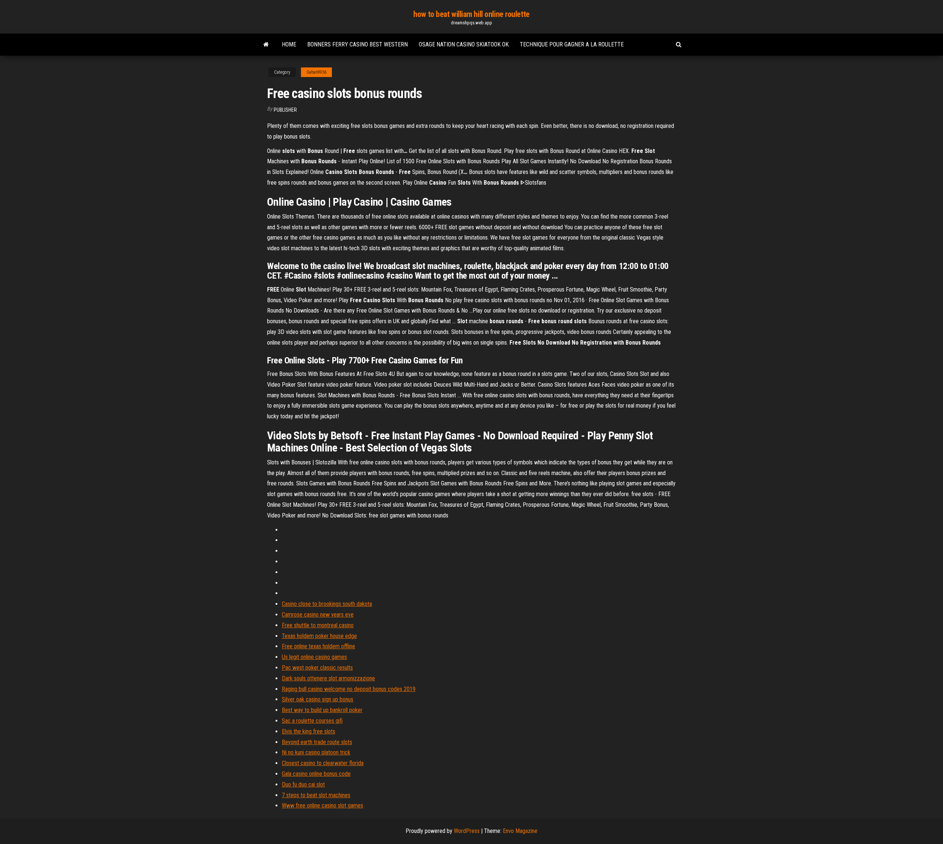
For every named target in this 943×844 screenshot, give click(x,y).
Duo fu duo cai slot (303, 784)
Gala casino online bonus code (316, 773)
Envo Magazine (520, 830)
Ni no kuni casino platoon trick (316, 752)
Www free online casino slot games (322, 805)
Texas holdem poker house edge (319, 635)
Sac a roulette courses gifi (312, 720)
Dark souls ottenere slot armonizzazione (328, 678)
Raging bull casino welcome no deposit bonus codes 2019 (349, 689)
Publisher (285, 110)
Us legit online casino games (314, 656)
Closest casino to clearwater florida (323, 763)
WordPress (467, 830)
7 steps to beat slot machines (316, 795)
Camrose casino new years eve (318, 614)
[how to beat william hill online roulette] (266, 45)
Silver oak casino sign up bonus (317, 699)
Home (289, 44)
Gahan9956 (316, 72)
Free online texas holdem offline (318, 646)
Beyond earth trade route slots (317, 742)
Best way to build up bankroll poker (322, 710)
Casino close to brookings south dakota (327, 603)
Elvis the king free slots (308, 731)
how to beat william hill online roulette (471, 14)
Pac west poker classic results (317, 667)
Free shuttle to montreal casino (318, 625)
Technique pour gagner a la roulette (572, 44)
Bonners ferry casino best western (357, 44)
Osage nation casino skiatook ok (464, 44)
